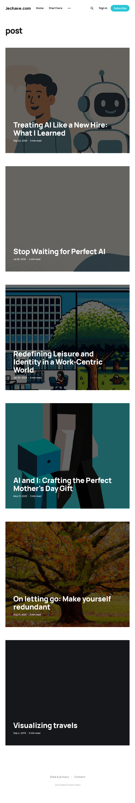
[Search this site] (92, 8)
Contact (79, 777)
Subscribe (120, 8)
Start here (55, 8)
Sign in (103, 8)
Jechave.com (18, 8)
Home (40, 8)
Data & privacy (59, 777)
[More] (69, 8)
